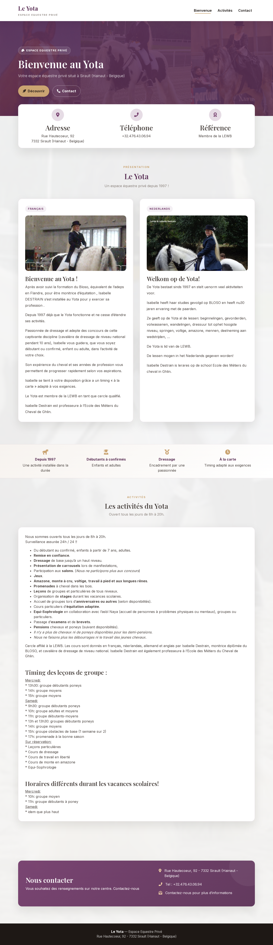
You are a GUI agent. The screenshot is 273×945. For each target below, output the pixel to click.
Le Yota (38, 10)
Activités (225, 10)
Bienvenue (203, 10)
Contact (245, 10)
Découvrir (36, 91)
